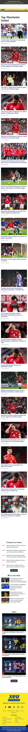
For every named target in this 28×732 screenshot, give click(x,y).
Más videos (14, 681)
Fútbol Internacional (7, 719)
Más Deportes (18, 717)
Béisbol (4, 723)
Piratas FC (5, 720)
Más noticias (14, 570)
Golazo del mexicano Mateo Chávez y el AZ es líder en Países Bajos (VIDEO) (17, 600)
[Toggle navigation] (25, 10)
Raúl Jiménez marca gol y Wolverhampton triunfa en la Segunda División (17, 593)
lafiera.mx (17, 710)
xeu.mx (4, 710)
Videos (16, 720)
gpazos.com (14, 712)
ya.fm (22, 710)
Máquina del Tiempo (19, 719)
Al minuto (17, 722)
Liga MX (4, 717)
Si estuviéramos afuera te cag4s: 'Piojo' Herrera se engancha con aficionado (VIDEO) (18, 580)
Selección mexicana (7, 722)
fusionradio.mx (10, 710)
